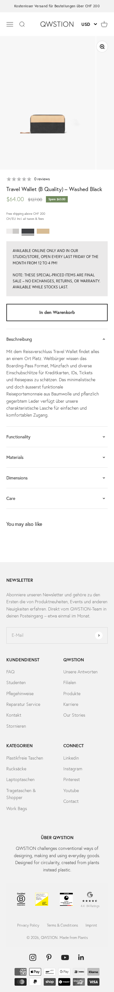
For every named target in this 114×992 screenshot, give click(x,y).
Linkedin (71, 758)
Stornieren (16, 726)
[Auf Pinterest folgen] (49, 957)
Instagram (72, 769)
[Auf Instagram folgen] (32, 957)
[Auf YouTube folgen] (65, 957)
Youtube (71, 790)
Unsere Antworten (80, 672)
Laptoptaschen (20, 779)
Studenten (16, 682)
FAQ (10, 672)
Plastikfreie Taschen (24, 758)
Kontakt (13, 715)
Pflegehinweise (20, 693)
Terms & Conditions (62, 925)
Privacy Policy (28, 925)
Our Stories (74, 715)
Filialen (69, 682)
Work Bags (16, 808)
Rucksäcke (16, 769)
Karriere (70, 704)
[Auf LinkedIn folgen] (81, 957)
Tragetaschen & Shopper (21, 794)
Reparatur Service (23, 704)
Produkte (71, 693)
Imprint (91, 925)
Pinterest (71, 779)
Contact (71, 801)
